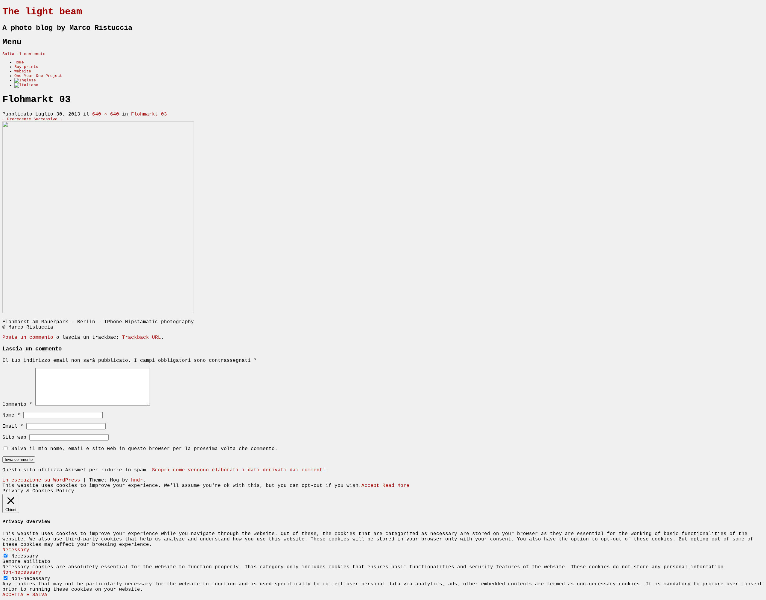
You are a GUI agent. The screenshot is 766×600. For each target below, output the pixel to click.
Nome (11, 415)
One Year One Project (38, 76)
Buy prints (26, 67)
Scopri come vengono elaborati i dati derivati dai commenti (239, 470)
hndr (137, 480)
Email (12, 426)
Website (22, 71)
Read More (395, 485)
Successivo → (48, 119)
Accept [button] (370, 485)
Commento (17, 404)
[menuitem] (25, 80)
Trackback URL (141, 337)
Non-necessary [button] (21, 572)
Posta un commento (27, 337)
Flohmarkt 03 (149, 114)
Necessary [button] (15, 550)
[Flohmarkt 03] (98, 312)
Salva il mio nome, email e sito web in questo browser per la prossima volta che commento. (144, 449)
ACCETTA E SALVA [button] (24, 595)
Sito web (14, 437)
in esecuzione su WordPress (41, 480)
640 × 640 (105, 114)
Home (19, 62)
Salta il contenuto (23, 54)
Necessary (24, 556)
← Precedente (16, 119)
